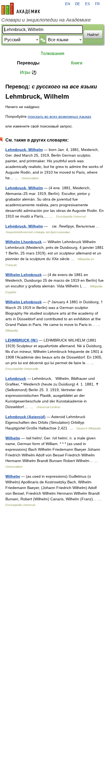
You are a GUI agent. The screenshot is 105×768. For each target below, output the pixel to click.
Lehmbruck (15, 378)
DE (77, 4)
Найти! (93, 34)
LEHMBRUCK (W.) (21, 340)
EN (67, 4)
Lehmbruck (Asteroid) (25, 417)
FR (97, 4)
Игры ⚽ (28, 72)
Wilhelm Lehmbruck (23, 275)
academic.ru (20, 9)
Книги (76, 63)
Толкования (52, 53)
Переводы (28, 63)
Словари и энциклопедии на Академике (46, 20)
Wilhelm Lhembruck (23, 242)
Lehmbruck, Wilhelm (24, 149)
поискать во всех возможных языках (59, 116)
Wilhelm (12, 438)
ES (87, 4)
